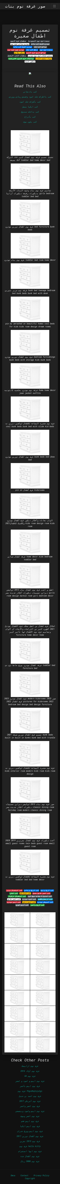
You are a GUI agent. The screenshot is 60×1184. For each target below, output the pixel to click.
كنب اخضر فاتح (14, 899)
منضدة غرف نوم (46, 50)
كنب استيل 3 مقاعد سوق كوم (40, 896)
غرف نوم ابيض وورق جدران (30, 1131)
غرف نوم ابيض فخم (30, 1121)
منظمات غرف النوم (18, 41)
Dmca (13, 1175)
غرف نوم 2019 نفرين (30, 1141)
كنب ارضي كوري (22, 905)
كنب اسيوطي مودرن (45, 902)
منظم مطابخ (19, 53)
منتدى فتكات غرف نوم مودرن (40, 56)
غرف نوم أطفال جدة (30, 1156)
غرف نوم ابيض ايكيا (30, 1126)
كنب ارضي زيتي (29, 902)
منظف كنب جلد (32, 50)
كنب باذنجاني (30, 91)
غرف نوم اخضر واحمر (30, 1106)
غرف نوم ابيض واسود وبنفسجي (30, 1111)
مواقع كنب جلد (40, 47)
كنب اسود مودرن (29, 899)
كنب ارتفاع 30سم (45, 899)
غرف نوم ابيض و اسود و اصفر (30, 1081)
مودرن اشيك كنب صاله (23, 47)
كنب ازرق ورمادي (31, 890)
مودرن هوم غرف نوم (16, 50)
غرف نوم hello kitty (30, 1146)
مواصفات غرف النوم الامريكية (21, 59)
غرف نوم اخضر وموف (30, 1116)
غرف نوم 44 (30, 1076)
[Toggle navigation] (54, 6)
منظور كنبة (30, 62)
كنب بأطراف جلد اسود (30, 101)
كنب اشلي (14, 893)
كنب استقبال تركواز (17, 896)
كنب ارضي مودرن (14, 902)
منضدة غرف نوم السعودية (38, 41)
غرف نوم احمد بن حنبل (30, 1096)
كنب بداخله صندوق (30, 111)
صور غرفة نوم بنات (25, 6)
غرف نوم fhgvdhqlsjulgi (30, 1091)
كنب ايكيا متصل (30, 106)
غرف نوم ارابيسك (30, 1066)
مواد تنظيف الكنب (43, 59)
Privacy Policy (41, 1175)
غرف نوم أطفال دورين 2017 (30, 1136)
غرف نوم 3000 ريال (30, 1161)
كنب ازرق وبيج (47, 890)
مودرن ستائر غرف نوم (20, 44)
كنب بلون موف (30, 121)
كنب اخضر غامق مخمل (41, 893)
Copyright (30, 1178)
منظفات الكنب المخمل (17, 56)
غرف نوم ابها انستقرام (30, 1151)
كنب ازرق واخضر (37, 905)
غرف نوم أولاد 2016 (30, 1071)
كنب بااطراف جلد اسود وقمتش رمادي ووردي (30, 96)
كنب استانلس (25, 893)
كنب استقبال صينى (14, 890)
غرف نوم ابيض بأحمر (30, 1086)
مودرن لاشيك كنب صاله (40, 44)
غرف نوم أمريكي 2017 (30, 1101)
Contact (24, 1175)
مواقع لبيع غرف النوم (35, 53)
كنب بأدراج (30, 116)
